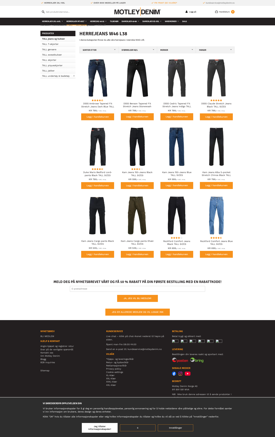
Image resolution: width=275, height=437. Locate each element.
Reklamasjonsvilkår (116, 365)
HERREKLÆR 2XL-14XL (51, 21)
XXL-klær (111, 378)
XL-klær (110, 375)
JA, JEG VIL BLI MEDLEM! (137, 298)
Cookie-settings (114, 372)
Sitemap (44, 370)
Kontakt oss (46, 352)
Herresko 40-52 (97, 21)
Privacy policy (113, 368)
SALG (184, 21)
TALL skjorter (49, 60)
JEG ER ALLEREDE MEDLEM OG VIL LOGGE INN (137, 312)
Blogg (43, 359)
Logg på (192, 12)
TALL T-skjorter (50, 44)
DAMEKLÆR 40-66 (129, 21)
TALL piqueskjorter (52, 65)
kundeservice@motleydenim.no (220, 3)
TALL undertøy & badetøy (56, 76)
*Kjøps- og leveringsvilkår (120, 359)
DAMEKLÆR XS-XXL (150, 21)
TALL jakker (48, 70)
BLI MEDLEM (47, 336)
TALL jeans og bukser (53, 38)
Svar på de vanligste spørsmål (56, 349)
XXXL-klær (111, 381)
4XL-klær (111, 385)
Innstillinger (175, 427)
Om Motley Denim (50, 356)
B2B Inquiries (47, 362)
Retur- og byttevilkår (117, 362)
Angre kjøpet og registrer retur (57, 346)
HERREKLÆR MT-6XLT (75, 21)
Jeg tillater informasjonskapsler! (99, 427)
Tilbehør (114, 21)
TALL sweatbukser (52, 54)
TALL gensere (49, 49)
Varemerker (170, 21)
